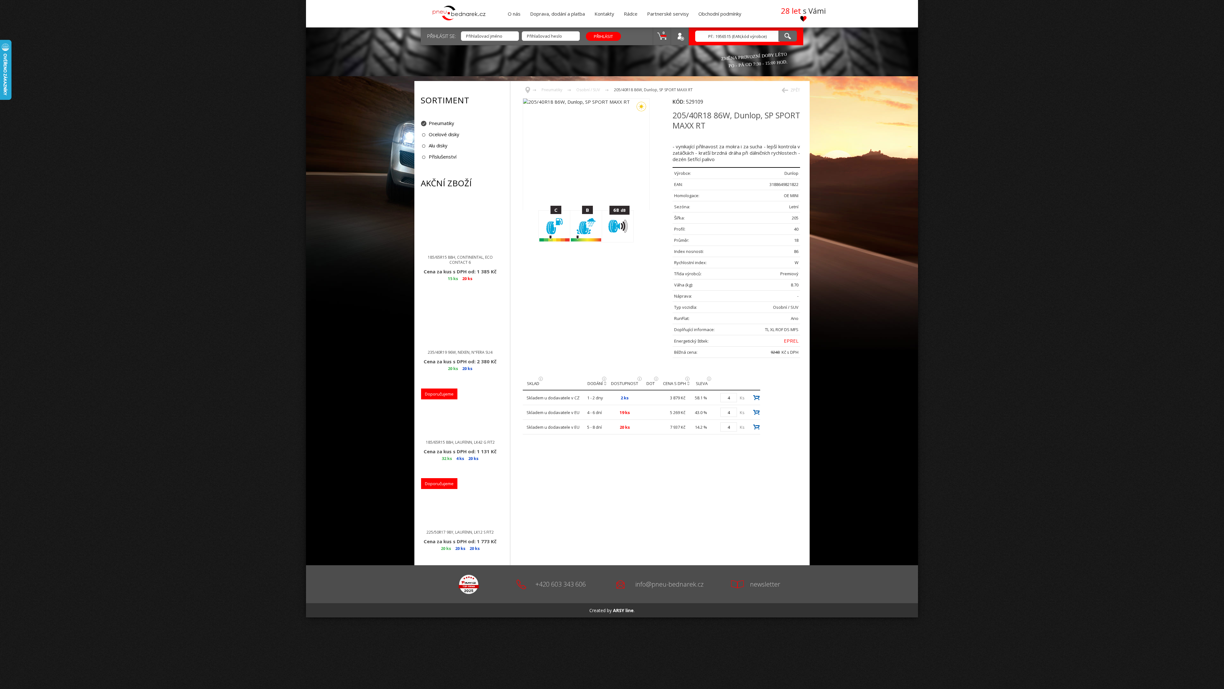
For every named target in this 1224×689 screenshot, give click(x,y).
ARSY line (623, 610)
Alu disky (438, 145)
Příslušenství (442, 156)
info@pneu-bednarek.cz (669, 584)
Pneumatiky (441, 123)
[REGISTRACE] (679, 36)
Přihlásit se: (441, 36)
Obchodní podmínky (719, 14)
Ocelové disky (444, 134)
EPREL (791, 340)
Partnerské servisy (668, 14)
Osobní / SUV (588, 90)
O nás (514, 14)
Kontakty (604, 14)
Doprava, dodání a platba (557, 14)
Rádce (631, 14)
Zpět (795, 90)
